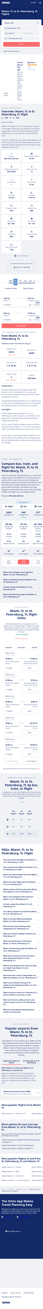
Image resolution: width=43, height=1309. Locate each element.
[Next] (38, 282)
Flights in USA (21, 1189)
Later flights (30, 761)
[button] (12, 33)
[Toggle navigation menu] (40, 3)
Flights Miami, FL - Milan (11, 1171)
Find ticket (11, 355)
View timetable (11, 380)
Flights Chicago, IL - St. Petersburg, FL (16, 1180)
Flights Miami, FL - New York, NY (14, 1113)
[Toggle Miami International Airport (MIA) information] (38, 1092)
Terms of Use (15, 1293)
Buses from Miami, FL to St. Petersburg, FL (18, 1145)
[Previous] (7, 812)
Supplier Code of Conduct (11, 1297)
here (38, 769)
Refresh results (20, 639)
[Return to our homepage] (6, 3)
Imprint (4, 1293)
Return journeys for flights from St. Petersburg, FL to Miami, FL (21, 1141)
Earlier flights (13, 761)
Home (4, 1189)
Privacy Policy (29, 1293)
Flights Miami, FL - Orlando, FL (13, 1176)
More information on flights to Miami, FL (17, 1148)
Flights (11, 1189)
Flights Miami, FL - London (11, 1167)
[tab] (11, 288)
